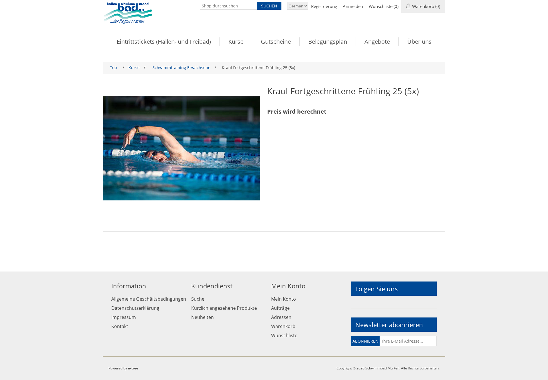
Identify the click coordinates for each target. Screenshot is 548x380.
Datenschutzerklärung (135, 308)
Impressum (123, 317)
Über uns (419, 41)
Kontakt (119, 326)
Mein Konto (283, 299)
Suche (197, 299)
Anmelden (353, 6)
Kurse (235, 41)
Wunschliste (284, 335)
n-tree (133, 368)
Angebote (377, 41)
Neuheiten (202, 317)
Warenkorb (283, 326)
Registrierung (324, 6)
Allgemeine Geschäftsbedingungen (148, 299)
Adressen (281, 317)
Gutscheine (276, 41)
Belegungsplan (327, 41)
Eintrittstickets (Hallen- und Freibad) (164, 41)
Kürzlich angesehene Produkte (224, 308)
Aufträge (280, 308)
